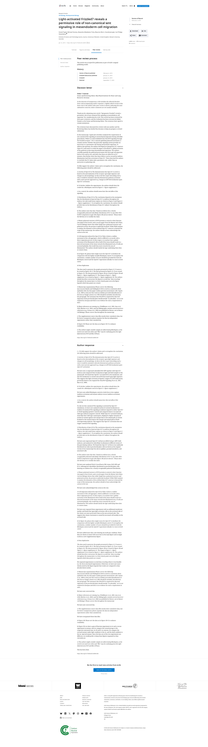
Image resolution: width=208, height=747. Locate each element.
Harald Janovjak (110, 32)
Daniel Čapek (63, 32)
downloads (140, 41)
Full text (74, 50)
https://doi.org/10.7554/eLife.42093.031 (87, 338)
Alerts (131, 6)
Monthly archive (86, 699)
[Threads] (86, 714)
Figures (84, 50)
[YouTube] (82, 714)
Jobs (61, 697)
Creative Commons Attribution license (134, 728)
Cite (145, 31)
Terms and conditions (66, 705)
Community (95, 6)
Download (135, 31)
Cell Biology (62, 15)
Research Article (63, 13)
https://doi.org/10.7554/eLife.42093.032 (87, 654)
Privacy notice (104, 674)
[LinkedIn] (65, 714)
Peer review (96, 50)
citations (132, 43)
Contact (62, 703)
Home (75, 6)
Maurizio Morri (99, 32)
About (102, 6)
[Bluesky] (61, 714)
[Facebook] (91, 714)
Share (133, 35)
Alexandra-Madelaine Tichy (86, 32)
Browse (81, 6)
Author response (64, 66)
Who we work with (65, 699)
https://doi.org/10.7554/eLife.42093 (76, 43)
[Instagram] (78, 714)
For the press (85, 701)
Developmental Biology (72, 15)
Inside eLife (85, 697)
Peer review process (65, 59)
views (132, 41)
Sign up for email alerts (104, 670)
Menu (70, 6)
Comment (144, 35)
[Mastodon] (74, 714)
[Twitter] (69, 714)
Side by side (106, 50)
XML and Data (85, 705)
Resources (85, 703)
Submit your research (143, 6)
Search (124, 6)
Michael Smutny (72, 32)
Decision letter (64, 62)
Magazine (87, 6)
